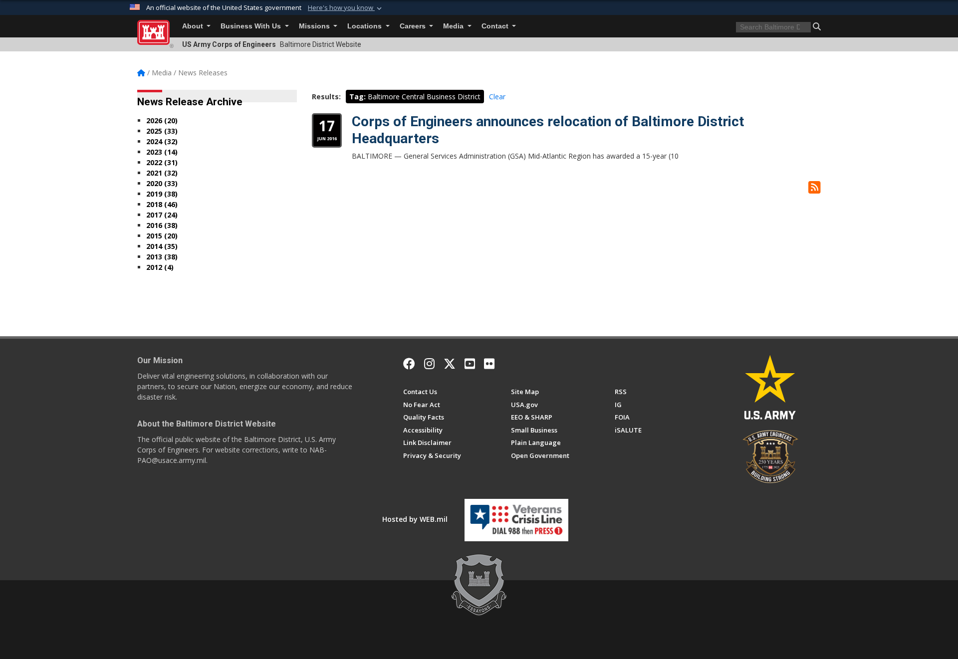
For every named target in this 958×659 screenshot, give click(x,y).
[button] (346, 8)
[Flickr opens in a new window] (489, 364)
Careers (414, 26)
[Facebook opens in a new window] (409, 364)
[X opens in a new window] (450, 364)
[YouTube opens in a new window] (470, 364)
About (193, 26)
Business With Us (252, 26)
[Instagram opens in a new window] (429, 364)
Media (454, 26)
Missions (315, 26)
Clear (497, 96)
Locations (365, 26)
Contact (495, 26)
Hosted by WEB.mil (415, 519)
